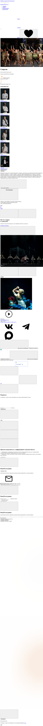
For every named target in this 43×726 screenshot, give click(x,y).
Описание (2, 171)
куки (25, 722)
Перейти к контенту (4, 0)
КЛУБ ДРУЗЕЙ (6, 8)
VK (5, 471)
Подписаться (3, 409)
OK (1, 420)
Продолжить (3, 457)
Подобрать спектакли (4, 225)
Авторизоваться (3, 501)
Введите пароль (14, 498)
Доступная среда (11, 0)
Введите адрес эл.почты (15, 483)
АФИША (4, 6)
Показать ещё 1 (3, 169)
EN (1, 383)
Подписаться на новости (33, 348)
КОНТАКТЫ (5, 9)
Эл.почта (13, 407)
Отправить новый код (4, 520)
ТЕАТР (4, 7)
